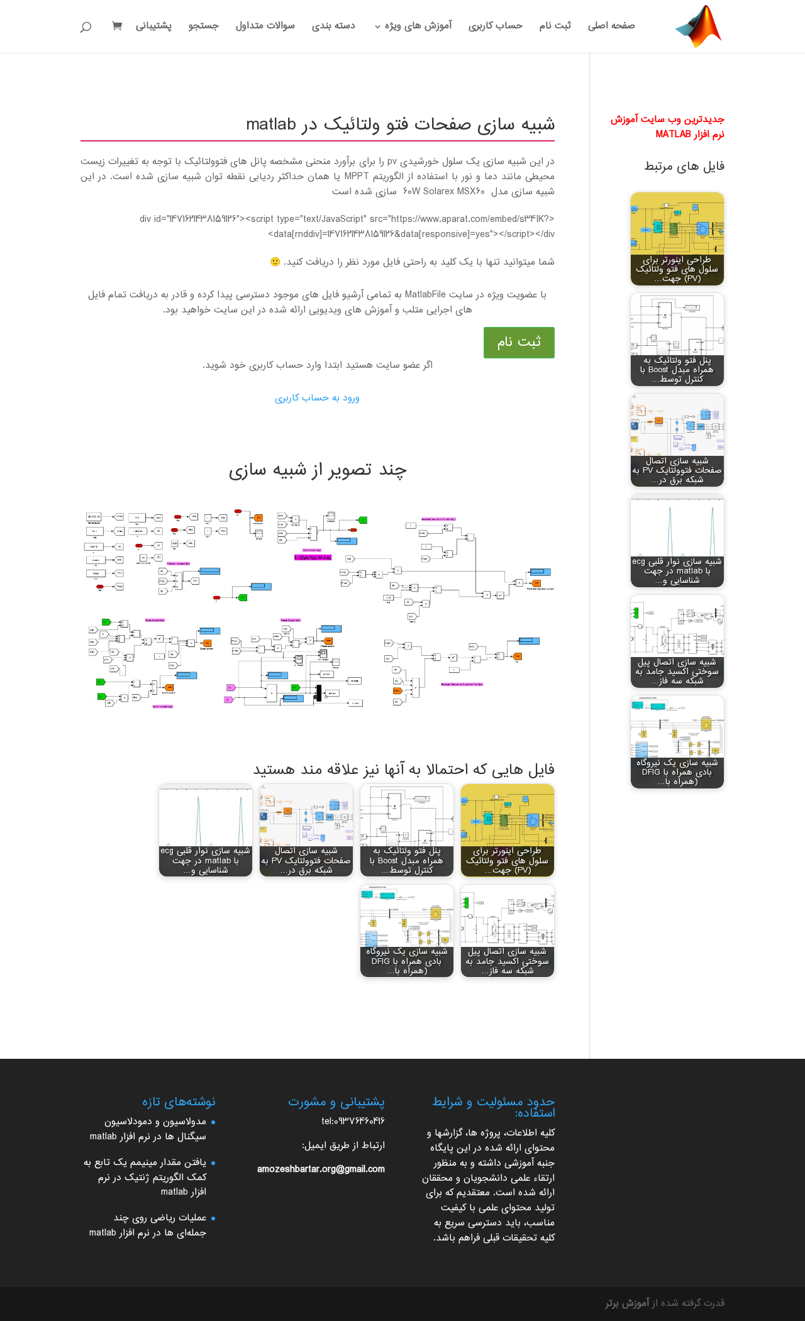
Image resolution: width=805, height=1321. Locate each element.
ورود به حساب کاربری (317, 398)
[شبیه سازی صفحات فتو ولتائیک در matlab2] (317, 720)
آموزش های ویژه (418, 28)
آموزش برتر (627, 1303)
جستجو (204, 28)
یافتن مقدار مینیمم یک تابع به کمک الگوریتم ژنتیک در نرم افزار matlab (145, 1178)
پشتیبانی (154, 28)
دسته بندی (333, 28)
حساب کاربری (496, 28)
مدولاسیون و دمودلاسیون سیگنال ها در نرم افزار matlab (148, 1130)
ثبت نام (555, 28)
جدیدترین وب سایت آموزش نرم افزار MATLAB (667, 127)
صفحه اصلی (611, 28)
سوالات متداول (265, 28)
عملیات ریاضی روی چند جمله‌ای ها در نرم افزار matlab (147, 1226)
